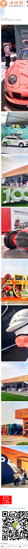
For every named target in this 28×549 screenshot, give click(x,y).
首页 (1, 16)
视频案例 (2, 11)
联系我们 (2, 8)
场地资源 (2, 9)
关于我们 (2, 14)
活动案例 (2, 13)
